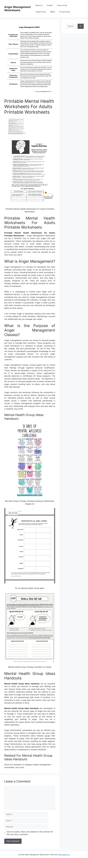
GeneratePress (64, 855)
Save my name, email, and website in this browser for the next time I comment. (30, 833)
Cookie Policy (41, 12)
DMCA (52, 12)
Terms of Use (62, 5)
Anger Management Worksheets (17, 8)
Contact (50, 5)
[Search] (81, 26)
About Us (39, 5)
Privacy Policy (64, 12)
